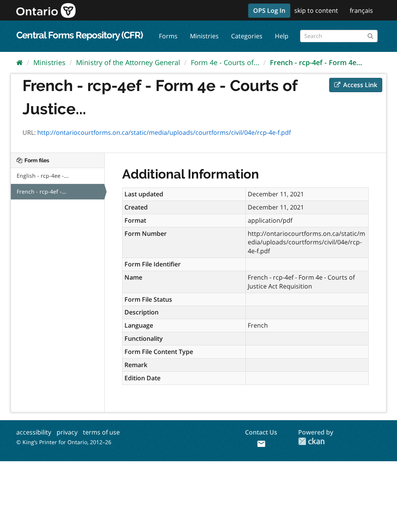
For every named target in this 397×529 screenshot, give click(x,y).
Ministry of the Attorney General (128, 62)
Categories (246, 36)
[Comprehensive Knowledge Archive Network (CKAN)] (311, 441)
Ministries (204, 36)
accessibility (33, 432)
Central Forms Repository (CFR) (79, 35)
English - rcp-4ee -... (43, 175)
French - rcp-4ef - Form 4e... (316, 62)
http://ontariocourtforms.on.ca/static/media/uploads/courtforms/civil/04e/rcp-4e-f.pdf (164, 132)
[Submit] (370, 34)
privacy (67, 432)
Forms (168, 36)
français (361, 10)
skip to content (316, 10)
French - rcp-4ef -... (41, 191)
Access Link (359, 85)
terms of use (101, 432)
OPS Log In (269, 10)
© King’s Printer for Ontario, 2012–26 (63, 442)
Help (281, 36)
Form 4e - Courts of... (225, 62)
